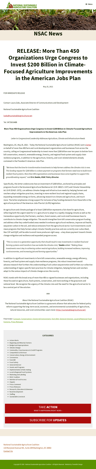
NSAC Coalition (15, 377)
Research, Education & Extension (21, 389)
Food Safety (14, 362)
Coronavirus (14, 357)
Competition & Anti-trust (18, 353)
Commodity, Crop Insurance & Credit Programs (26, 350)
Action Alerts (14, 340)
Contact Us (8, 451)
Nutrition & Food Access (18, 379)
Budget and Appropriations (19, 345)
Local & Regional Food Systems (21, 372)
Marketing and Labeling (18, 375)
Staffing (12, 394)
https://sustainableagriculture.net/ (71, 310)
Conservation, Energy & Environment (36, 319)
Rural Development (16, 392)
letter (88, 145)
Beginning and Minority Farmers (21, 343)
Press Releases (17, 322)
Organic (12, 382)
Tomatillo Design (77, 464)
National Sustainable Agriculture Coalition (38, 464)
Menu (90, 4)
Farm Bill (55, 319)
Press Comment (15, 384)
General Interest (66, 319)
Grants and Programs (17, 367)
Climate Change (15, 348)
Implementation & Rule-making (20, 370)
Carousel (16, 319)
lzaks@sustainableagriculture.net (18, 115)
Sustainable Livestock (17, 397)
